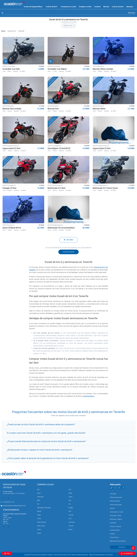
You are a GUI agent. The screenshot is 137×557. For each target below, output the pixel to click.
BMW (38, 500)
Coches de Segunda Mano (33, 6)
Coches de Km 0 (51, 6)
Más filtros (131, 13)
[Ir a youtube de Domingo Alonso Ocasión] (115, 487)
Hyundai (70, 515)
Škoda (70, 493)
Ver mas (69, 240)
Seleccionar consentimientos (118, 541)
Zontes (39, 529)
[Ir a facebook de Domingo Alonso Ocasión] (123, 487)
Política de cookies (115, 501)
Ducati (39, 493)
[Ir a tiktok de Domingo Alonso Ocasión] (111, 487)
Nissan (70, 497)
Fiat (38, 504)
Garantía (112, 508)
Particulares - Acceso (115, 515)
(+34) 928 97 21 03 (8, 502)
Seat (38, 489)
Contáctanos (68, 252)
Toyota (39, 515)
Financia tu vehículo (115, 526)
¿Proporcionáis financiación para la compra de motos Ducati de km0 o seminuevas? (46, 441)
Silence (70, 529)
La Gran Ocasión (118, 6)
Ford (69, 511)
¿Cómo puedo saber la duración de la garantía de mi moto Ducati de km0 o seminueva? (48, 458)
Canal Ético (113, 523)
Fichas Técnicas (114, 537)
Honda (39, 518)
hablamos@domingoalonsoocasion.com (14, 505)
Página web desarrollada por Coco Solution (101, 555)
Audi (69, 489)
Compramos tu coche (68, 6)
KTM (69, 518)
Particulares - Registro (116, 519)
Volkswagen (40, 497)
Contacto (97, 6)
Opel (69, 500)
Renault (39, 511)
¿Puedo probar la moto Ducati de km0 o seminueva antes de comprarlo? (41, 424)
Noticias (106, 6)
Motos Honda (41, 526)
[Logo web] (14, 3)
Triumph (70, 526)
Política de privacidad (116, 497)
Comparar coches (85, 6)
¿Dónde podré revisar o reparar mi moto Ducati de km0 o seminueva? (39, 450)
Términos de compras (116, 504)
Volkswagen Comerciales (44, 507)
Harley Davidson (41, 522)
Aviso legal (113, 494)
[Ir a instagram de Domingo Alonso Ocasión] (119, 487)
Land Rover (71, 522)
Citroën (39, 533)
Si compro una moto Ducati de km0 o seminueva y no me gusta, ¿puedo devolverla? (46, 433)
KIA (69, 504)
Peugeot (70, 507)
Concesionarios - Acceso (116, 512)
